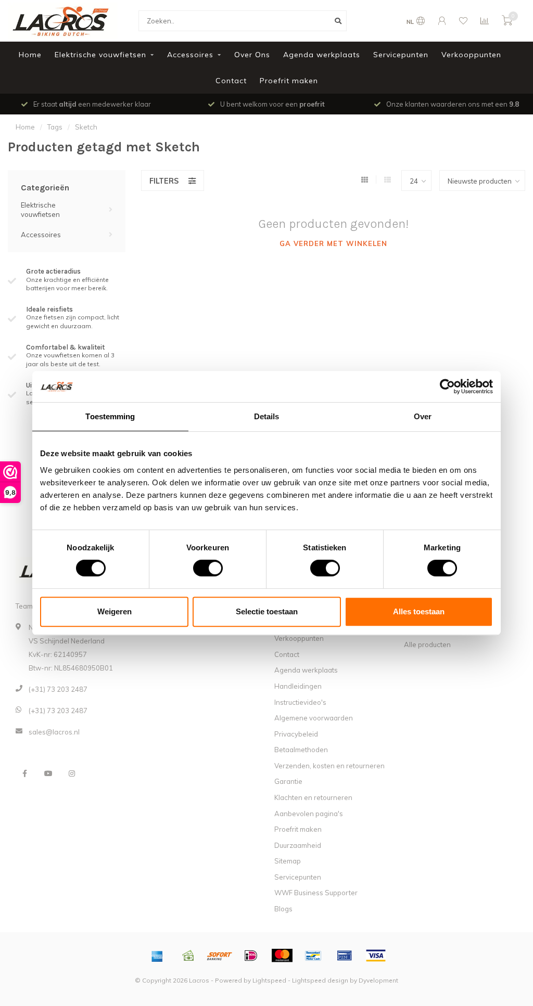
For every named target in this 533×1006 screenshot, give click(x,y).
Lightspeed (269, 980)
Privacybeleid (296, 734)
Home (30, 54)
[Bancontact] (313, 955)
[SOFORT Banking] (220, 955)
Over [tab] (423, 416)
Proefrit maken (289, 80)
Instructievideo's (300, 702)
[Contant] (188, 955)
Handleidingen (298, 686)
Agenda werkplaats (321, 54)
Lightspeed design (320, 980)
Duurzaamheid (297, 845)
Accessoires (190, 54)
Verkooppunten (471, 54)
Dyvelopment (378, 980)
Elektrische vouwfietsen (100, 54)
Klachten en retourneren (313, 797)
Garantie (288, 781)
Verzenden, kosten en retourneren (329, 766)
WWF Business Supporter (316, 892)
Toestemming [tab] (110, 416)
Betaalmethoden (301, 749)
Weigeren (114, 611)
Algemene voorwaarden (313, 718)
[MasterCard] (282, 955)
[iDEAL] (251, 955)
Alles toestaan (419, 611)
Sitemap (287, 861)
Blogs (283, 909)
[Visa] (376, 955)
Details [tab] (267, 416)
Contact (231, 80)
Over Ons (252, 54)
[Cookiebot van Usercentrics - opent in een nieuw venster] (447, 386)
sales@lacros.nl (54, 732)
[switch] (199, 568)
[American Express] (157, 955)
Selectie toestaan (267, 611)
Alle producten (427, 644)
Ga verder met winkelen (333, 243)
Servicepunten (400, 54)
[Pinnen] (345, 955)
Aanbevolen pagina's (308, 813)
